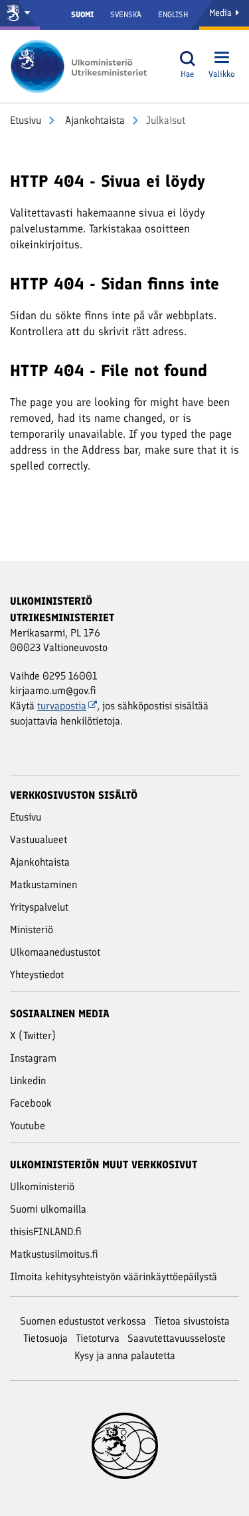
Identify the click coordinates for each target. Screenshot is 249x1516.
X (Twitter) (33, 1035)
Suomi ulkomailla (48, 1209)
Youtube (27, 1125)
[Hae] (187, 58)
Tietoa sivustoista (192, 1321)
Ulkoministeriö (42, 1186)
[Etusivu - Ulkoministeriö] (83, 66)
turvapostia (61, 705)
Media (221, 13)
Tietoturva (98, 1338)
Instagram (33, 1058)
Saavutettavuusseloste (176, 1338)
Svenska (125, 14)
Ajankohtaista (93, 120)
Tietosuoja (45, 1338)
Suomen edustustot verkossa (83, 1321)
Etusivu (25, 120)
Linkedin (28, 1080)
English (173, 14)
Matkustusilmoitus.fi (54, 1254)
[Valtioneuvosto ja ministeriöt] (20, 15)
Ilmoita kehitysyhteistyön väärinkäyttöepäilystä (113, 1276)
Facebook (31, 1103)
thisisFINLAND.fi (46, 1231)
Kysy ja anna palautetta (124, 1355)
